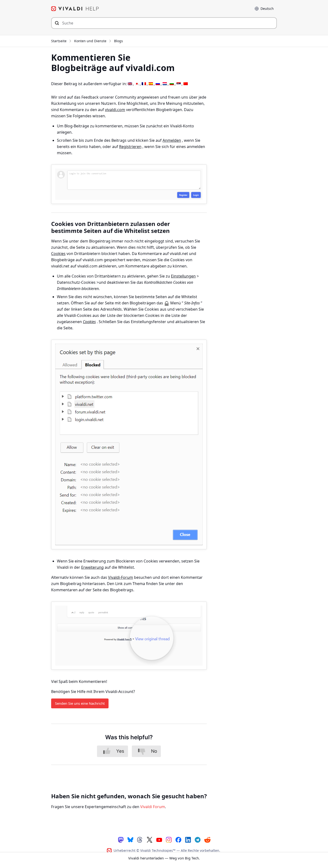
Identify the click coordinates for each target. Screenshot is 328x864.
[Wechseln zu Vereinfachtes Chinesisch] (185, 84)
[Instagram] (168, 839)
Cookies (58, 253)
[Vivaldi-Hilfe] (75, 8)
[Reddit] (207, 839)
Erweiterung (92, 567)
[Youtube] (159, 839)
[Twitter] (149, 839)
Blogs (118, 41)
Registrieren (130, 146)
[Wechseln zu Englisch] (130, 84)
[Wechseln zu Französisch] (144, 84)
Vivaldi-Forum (120, 577)
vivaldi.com (115, 109)
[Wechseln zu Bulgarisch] (172, 84)
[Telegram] (197, 839)
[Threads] (140, 839)
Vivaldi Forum (152, 806)
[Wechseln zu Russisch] (158, 84)
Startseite (59, 41)
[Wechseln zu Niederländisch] (165, 84)
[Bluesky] (130, 839)
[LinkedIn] (188, 839)
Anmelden (172, 140)
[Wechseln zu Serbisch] (178, 84)
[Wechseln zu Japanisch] (137, 84)
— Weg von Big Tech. (164, 858)
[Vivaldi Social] (120, 839)
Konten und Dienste (90, 41)
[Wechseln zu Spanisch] (151, 84)
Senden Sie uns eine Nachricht (80, 703)
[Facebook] (178, 839)
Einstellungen (183, 276)
